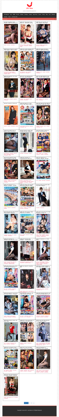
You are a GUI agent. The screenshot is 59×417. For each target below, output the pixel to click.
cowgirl (9, 126)
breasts (21, 180)
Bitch (37, 153)
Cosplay (30, 14)
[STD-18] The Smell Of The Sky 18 (10, 103)
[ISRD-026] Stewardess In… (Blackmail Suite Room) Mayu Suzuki (11, 239)
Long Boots (10, 181)
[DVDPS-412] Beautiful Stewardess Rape (26, 266)
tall (41, 289)
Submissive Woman (7, 73)
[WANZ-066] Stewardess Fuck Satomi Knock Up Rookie (10, 77)
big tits (8, 99)
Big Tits (17, 14)
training (30, 153)
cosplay (40, 234)
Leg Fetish (8, 343)
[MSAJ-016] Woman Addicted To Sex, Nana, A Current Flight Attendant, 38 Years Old (42, 77)
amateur (5, 126)
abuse (5, 99)
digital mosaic (12, 316)
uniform (17, 126)
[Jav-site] (29, 5)
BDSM (14, 14)
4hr (4, 370)
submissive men (43, 236)
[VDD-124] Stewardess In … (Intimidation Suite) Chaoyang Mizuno (42, 348)
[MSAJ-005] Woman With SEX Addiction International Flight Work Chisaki (43, 104)
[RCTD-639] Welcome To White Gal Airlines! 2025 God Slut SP (42, 131)
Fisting (43, 14)
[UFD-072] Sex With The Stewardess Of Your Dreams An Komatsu (42, 321)
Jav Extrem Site (14, 16)
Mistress (43, 235)
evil (13, 397)
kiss (40, 235)
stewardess (26, 45)
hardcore (41, 126)
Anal (11, 14)
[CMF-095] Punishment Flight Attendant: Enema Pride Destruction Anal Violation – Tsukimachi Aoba (11, 23)
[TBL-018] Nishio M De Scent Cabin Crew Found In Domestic (42, 185)
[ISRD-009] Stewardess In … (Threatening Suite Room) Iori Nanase (26, 158)
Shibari (32, 181)
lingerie (40, 180)
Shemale (53, 14)
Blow (37, 234)
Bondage (26, 14)
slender (48, 126)
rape (21, 292)
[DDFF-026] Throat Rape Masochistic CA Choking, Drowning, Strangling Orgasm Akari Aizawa (11, 375)
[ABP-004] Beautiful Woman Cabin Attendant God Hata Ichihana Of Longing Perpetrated (26, 131)
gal (42, 153)
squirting (15, 99)
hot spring (29, 207)
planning (45, 153)
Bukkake (21, 14)
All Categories (6, 14)
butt (37, 180)
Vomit (9, 16)
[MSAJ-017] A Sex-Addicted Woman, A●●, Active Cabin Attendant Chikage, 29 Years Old (26, 77)
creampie (11, 99)
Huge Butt (15, 153)
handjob (37, 235)
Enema (40, 14)
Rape (47, 14)
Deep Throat (35, 14)
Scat (49, 14)
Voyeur (10, 155)
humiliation (38, 371)
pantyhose (27, 126)
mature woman (42, 262)
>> (33, 403)
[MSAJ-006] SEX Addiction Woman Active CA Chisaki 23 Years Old (10, 158)
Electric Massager (23, 181)
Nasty (45, 126)
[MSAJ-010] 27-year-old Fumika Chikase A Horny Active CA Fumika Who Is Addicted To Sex (26, 348)
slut (9, 289)
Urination (5, 16)
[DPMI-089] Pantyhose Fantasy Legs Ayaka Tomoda (10, 321)
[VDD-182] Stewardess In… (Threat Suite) (42, 239)
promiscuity (38, 154)
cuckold (47, 234)
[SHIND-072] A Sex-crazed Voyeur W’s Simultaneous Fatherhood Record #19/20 (27, 321)
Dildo (30, 180)
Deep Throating (11, 72)
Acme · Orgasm (6, 72)
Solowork (21, 45)
